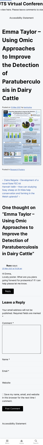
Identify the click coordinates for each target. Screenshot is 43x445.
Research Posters (17, 169)
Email (5, 371)
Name (6, 359)
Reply (8, 291)
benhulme (28, 107)
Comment (8, 323)
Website (6, 382)
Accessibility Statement (22, 18)
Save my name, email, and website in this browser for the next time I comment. (20, 397)
